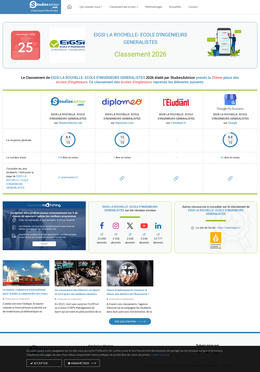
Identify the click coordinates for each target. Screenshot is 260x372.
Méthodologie (153, 6)
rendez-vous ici (160, 354)
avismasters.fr (69, 177)
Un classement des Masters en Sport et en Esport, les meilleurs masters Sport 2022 (77, 293)
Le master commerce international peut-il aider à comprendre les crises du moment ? (25, 293)
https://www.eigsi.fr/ (229, 227)
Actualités (175, 6)
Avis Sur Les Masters (100, 345)
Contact (193, 6)
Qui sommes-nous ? (91, 6)
